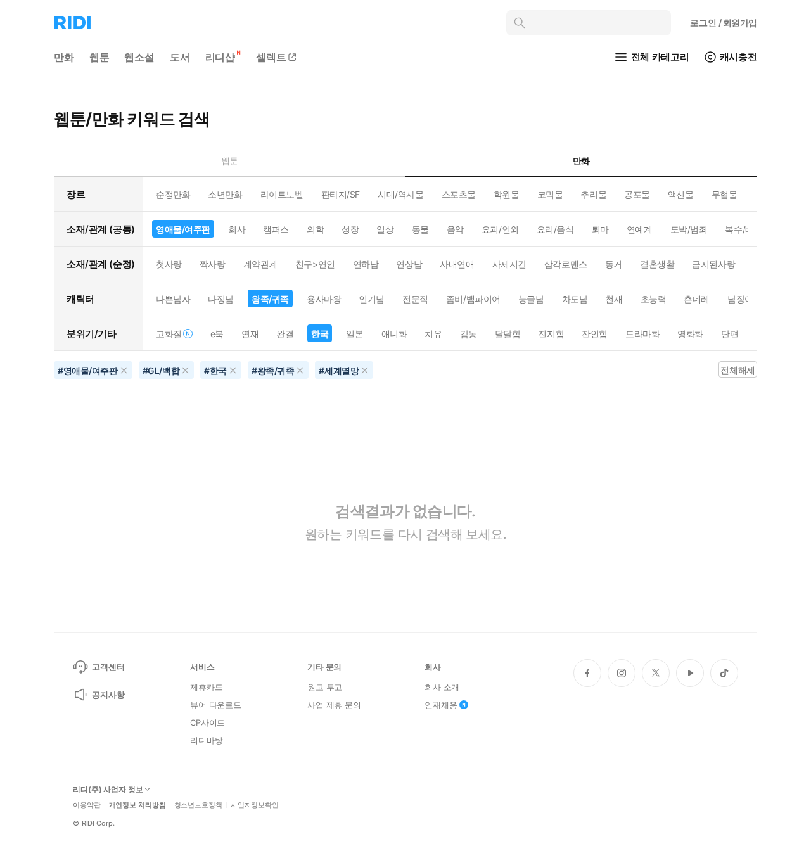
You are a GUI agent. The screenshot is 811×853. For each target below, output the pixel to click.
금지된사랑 (713, 264)
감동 (468, 333)
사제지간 (509, 264)
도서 (180, 57)
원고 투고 (324, 687)
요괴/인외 (500, 229)
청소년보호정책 (198, 805)
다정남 (221, 298)
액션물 (681, 194)
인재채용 (441, 705)
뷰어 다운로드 (215, 705)
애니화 (394, 333)
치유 (433, 333)
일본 (354, 333)
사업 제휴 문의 (334, 705)
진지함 (551, 333)
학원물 (507, 194)
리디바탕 (206, 740)
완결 (284, 333)
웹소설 (139, 57)
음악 (455, 229)
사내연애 (457, 264)
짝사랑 (213, 264)
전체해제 (737, 369)
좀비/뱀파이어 (473, 298)
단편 (729, 333)
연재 (250, 333)
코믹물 (550, 194)
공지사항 (108, 694)
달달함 (508, 333)
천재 (613, 298)
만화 (64, 57)
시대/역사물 (400, 194)
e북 (217, 333)
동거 (613, 264)
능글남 (531, 298)
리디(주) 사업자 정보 (108, 789)
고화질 (169, 333)
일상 (384, 229)
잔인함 (595, 333)
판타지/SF (340, 194)
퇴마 (600, 229)
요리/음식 (555, 229)
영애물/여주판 (183, 229)
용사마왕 (324, 298)
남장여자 (744, 298)
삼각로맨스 (565, 264)
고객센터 (108, 667)
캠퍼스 (276, 229)
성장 (350, 229)
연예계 (640, 229)
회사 (236, 229)
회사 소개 (442, 687)
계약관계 (260, 264)
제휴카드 (206, 687)
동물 (420, 229)
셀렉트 (271, 57)
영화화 (690, 333)
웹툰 (99, 57)
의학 (315, 229)
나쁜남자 (173, 298)
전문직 (415, 298)
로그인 (723, 22)
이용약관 (87, 805)
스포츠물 (459, 194)
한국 (319, 333)
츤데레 (697, 298)
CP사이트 (207, 722)
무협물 (725, 194)
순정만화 (173, 194)
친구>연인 (315, 264)
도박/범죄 (689, 229)
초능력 (654, 298)
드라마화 (642, 333)
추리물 (593, 194)
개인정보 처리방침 (137, 805)
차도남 (575, 298)
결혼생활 (657, 264)
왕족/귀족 (270, 298)
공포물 (637, 194)
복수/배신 (743, 229)
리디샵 (220, 57)
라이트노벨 (281, 194)
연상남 (409, 264)
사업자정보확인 (255, 805)
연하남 (366, 264)
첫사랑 (169, 264)
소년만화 (225, 194)
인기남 (372, 298)
